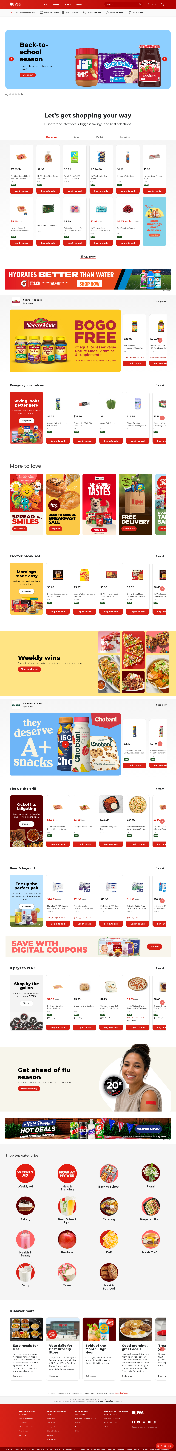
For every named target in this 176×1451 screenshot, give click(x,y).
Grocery (50, 1414)
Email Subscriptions (26, 1418)
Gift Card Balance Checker (28, 1427)
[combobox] (123, 4)
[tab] (51, 137)
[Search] (140, 4)
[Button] (6, 94)
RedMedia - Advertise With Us (85, 1418)
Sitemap (9, 1449)
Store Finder (23, 1435)
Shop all (160, 385)
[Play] (65, 744)
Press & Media (23, 1431)
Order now (18, 1376)
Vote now (54, 1376)
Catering (50, 1435)
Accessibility (166, 1449)
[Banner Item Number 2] (16, 94)
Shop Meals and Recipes (112, 1418)
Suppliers (137, 1449)
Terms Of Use (67, 1449)
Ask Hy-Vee (22, 1414)
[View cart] (162, 4)
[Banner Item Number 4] (22, 94)
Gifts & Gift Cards (53, 1431)
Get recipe (90, 1376)
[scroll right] (165, 59)
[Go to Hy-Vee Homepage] (15, 4)
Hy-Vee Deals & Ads (110, 1414)
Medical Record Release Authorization (93, 1449)
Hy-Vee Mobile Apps (110, 1423)
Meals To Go (51, 1418)
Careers (77, 1423)
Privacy (16, 1449)
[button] (165, 1446)
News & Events (80, 1427)
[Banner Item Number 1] (13, 94)
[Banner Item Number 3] (19, 94)
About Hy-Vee (80, 1414)
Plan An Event (52, 1439)
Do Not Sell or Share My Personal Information (37, 1449)
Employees (111, 1449)
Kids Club (107, 1427)
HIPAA (76, 1449)
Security (58, 1449)
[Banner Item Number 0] (10, 94)
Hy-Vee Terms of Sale (106, 1401)
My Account (23, 1423)
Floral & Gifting (52, 1423)
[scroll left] (11, 59)
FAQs (77, 1431)
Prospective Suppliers (124, 1449)
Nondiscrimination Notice (151, 1449)
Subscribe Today (121, 1393)
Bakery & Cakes (52, 1427)
